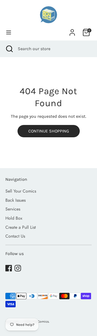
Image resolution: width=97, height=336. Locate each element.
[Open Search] (9, 48)
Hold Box (13, 218)
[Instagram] (18, 268)
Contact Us (15, 236)
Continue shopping (48, 131)
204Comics (40, 321)
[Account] (72, 30)
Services (12, 209)
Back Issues (15, 200)
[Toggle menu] (8, 32)
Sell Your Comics (20, 191)
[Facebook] (8, 268)
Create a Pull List (20, 227)
